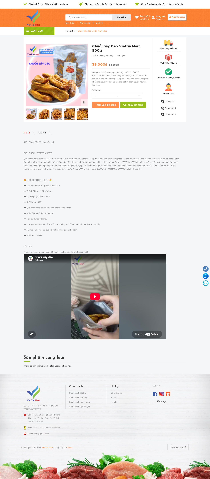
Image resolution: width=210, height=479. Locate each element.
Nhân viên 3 (170, 114)
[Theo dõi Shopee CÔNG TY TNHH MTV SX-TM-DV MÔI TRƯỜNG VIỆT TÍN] (168, 393)
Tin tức (114, 397)
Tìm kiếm (121, 17)
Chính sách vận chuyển (79, 406)
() (178, 17)
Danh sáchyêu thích (145, 17)
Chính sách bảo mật (78, 397)
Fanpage (161, 401)
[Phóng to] (84, 102)
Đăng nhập (161, 16)
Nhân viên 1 (170, 101)
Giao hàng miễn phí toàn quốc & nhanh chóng (106, 4)
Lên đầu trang (177, 447)
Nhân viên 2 (170, 108)
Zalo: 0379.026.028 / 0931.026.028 (44, 427)
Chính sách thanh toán (79, 402)
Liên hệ (99, 23)
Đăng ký (160, 19)
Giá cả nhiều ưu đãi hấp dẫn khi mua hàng (48, 4)
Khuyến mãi (85, 23)
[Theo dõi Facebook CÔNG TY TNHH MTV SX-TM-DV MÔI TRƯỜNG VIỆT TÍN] (155, 393)
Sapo (69, 447)
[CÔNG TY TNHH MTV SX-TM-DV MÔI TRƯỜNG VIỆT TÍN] (34, 393)
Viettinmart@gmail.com (38, 433)
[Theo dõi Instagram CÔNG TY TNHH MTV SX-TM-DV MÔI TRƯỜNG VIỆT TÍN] (161, 393)
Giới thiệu (69, 23)
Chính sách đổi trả (77, 393)
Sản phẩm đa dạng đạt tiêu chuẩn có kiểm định (162, 4)
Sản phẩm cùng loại (44, 357)
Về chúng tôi (116, 393)
